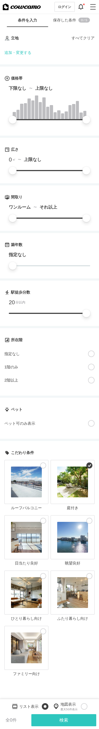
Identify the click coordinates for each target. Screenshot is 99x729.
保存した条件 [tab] (70, 20)
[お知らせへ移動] (81, 7)
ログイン (64, 7)
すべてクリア (83, 38)
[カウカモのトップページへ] (22, 7)
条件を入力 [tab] (27, 20)
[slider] (12, 120)
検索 (63, 720)
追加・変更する (17, 52)
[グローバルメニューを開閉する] (93, 7)
